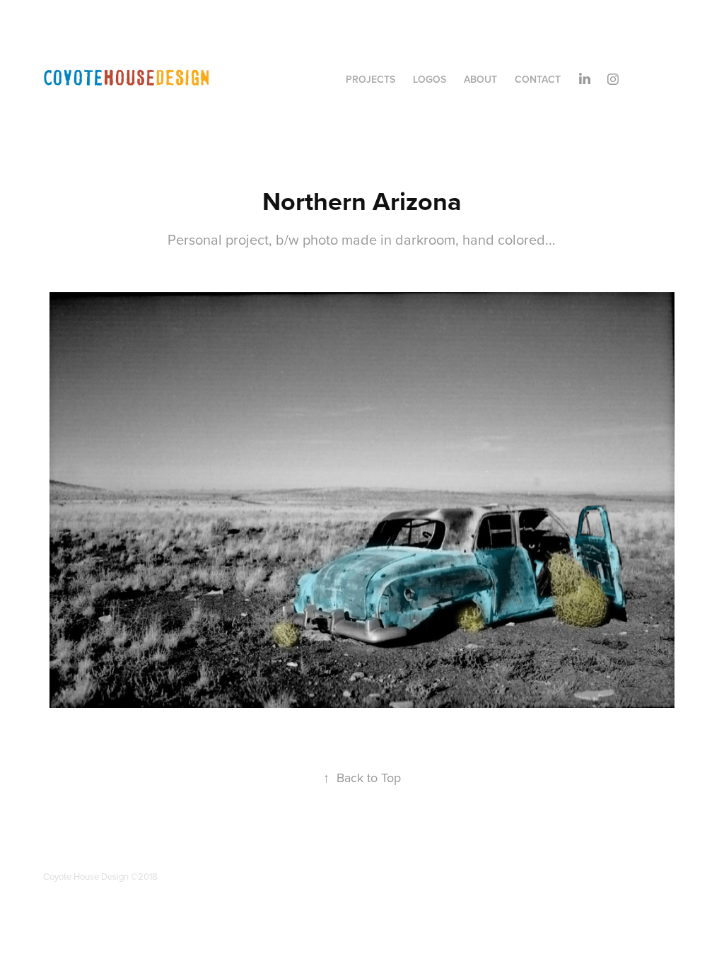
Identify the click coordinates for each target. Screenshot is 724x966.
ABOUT (480, 79)
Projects (370, 79)
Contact (538, 79)
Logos (429, 79)
